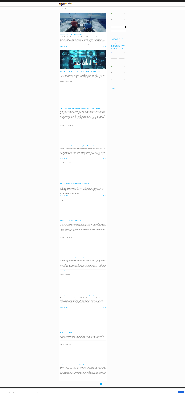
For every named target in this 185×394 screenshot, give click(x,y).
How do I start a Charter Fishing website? (70, 220)
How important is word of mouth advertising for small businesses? (77, 146)
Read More (104, 46)
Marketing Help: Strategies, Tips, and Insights (71, 34)
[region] (92, 391)
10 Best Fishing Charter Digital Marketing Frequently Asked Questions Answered (80, 108)
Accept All (181, 392)
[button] (124, 4)
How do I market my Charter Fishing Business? (72, 257)
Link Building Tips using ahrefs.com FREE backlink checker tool (76, 364)
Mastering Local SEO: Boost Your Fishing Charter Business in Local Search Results (80, 71)
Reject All (175, 392)
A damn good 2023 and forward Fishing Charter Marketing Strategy (77, 295)
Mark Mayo (61, 46)
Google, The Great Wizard (66, 332)
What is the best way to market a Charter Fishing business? (75, 183)
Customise (168, 392)
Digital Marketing (66, 46)
